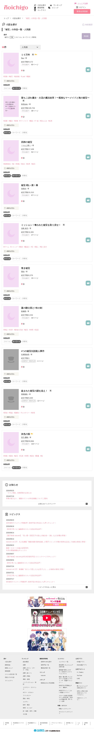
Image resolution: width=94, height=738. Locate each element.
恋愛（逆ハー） (27, 673)
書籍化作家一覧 (45, 668)
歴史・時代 (26, 698)
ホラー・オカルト (28, 692)
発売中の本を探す (46, 661)
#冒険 (5, 76)
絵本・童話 (26, 704)
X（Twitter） (80, 672)
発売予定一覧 (45, 665)
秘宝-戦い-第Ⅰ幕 (29, 185)
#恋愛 (5, 121)
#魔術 (28, 76)
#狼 (41, 456)
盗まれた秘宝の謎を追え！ (34, 391)
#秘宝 (11, 76)
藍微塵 (23, 311)
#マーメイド (23, 121)
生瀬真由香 (25, 354)
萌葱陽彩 (24, 394)
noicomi (43, 675)
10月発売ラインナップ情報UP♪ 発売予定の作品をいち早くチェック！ (31, 523)
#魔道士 (27, 247)
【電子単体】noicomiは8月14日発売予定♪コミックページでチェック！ (31, 557)
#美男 (28, 164)
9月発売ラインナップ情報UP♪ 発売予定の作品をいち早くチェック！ (30, 582)
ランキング (57, 5)
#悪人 (37, 247)
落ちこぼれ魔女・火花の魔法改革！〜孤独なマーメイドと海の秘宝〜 (55, 98)
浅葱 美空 (24, 228)
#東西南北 (7, 164)
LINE (78, 678)
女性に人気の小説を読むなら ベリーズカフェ (82, 693)
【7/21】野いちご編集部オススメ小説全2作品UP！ (24, 575)
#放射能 (17, 76)
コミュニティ (9, 680)
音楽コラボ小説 (9, 677)
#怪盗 (11, 413)
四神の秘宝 (26, 142)
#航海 (32, 456)
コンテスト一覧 (63, 661)
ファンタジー (27, 695)
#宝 (32, 247)
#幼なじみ (43, 121)
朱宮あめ (24, 104)
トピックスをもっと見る (47, 587)
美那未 (23, 189)
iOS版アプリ (80, 661)
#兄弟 (21, 456)
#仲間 (31, 330)
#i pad (23, 76)
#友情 (33, 413)
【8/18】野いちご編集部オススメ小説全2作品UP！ (24, 529)
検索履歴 (89, 25)
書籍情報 (40, 8)
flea (22, 58)
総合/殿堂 (26, 661)
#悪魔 (37, 456)
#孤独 (11, 456)
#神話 (5, 330)
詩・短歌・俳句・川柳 (29, 711)
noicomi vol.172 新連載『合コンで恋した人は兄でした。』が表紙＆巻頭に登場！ (35, 569)
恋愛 (24, 665)
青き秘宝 (25, 268)
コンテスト (41, 10)
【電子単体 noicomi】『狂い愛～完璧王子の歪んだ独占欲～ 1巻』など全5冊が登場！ (36, 535)
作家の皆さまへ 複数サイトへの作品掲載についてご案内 (26, 498)
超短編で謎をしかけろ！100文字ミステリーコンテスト (65, 671)
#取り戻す (43, 247)
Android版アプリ (82, 665)
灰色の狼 (26, 434)
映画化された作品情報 (47, 683)
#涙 (13, 164)
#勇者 (21, 247)
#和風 (18, 164)
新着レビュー (9, 668)
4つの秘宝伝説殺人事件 (32, 351)
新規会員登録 (82, 11)
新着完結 (7, 665)
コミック (55, 8)
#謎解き (17, 413)
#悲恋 (37, 330)
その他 (25, 714)
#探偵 (5, 413)
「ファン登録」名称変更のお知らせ (19, 493)
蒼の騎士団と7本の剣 (31, 308)
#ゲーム (6, 247)
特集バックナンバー (65, 708)
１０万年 (26, 54)
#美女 (23, 164)
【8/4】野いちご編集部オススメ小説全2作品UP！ (24, 563)
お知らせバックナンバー (47, 504)
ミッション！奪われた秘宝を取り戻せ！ (41, 225)
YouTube (79, 675)
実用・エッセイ (27, 708)
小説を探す (41, 5)
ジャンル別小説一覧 (11, 674)
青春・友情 (26, 679)
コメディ (25, 701)
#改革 (50, 121)
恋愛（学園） (27, 676)
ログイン (82, 7)
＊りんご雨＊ (26, 145)
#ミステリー (25, 413)
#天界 (11, 330)
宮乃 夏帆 (24, 437)
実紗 (22, 271)
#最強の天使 (18, 330)
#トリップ (14, 247)
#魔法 (31, 121)
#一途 (37, 121)
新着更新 (7, 671)
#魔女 (11, 121)
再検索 (86, 36)
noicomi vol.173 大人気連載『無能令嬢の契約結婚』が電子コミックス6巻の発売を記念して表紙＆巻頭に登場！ (46, 542)
